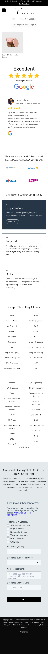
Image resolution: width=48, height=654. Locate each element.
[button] (4, 10)
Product (22, 19)
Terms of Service (27, 625)
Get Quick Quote (24, 4)
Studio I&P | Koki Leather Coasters (10, 56)
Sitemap (24, 627)
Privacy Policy (39, 625)
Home (14, 19)
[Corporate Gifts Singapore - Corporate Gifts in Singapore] (24, 10)
